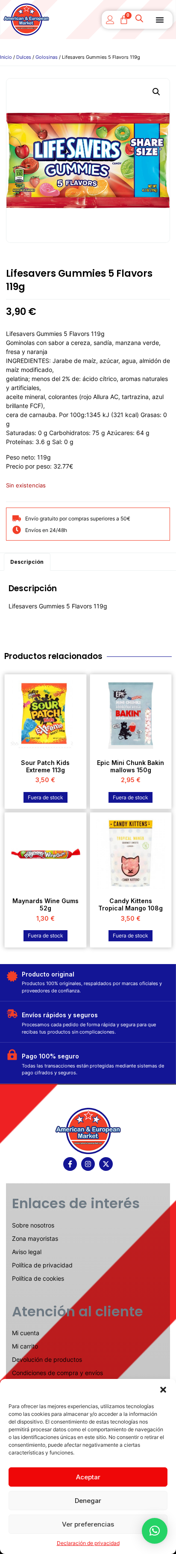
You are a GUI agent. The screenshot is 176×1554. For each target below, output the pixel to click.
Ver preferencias (88, 1524)
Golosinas (46, 57)
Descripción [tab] (27, 562)
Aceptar (88, 1477)
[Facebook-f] (70, 1164)
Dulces (23, 57)
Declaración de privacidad (88, 1543)
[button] (163, 1389)
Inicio (6, 57)
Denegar (88, 1501)
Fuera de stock (45, 797)
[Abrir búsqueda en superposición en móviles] (140, 20)
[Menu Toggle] (159, 19)
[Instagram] (88, 1164)
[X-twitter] (106, 1164)
